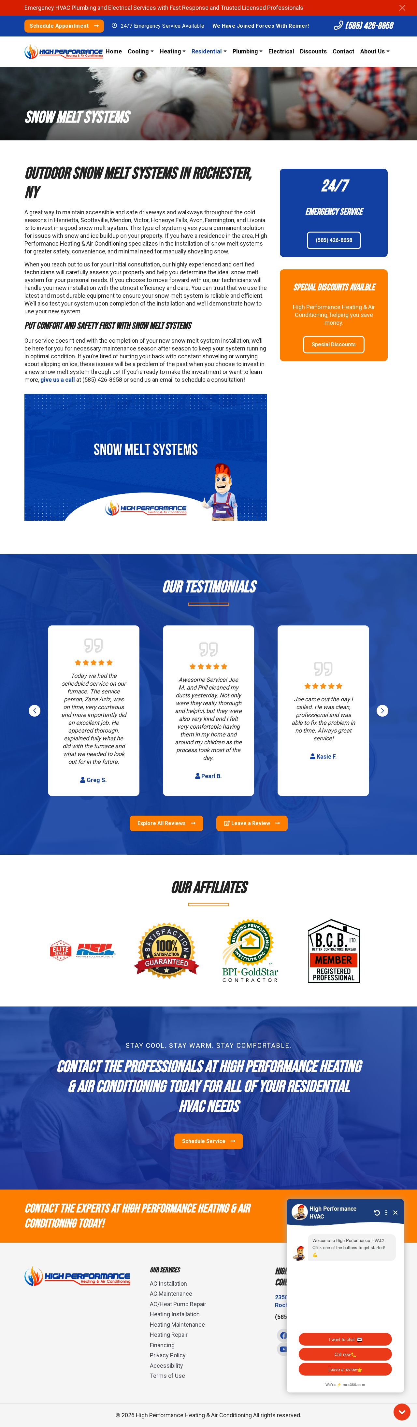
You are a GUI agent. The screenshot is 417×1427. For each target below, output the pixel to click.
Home (114, 51)
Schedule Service (204, 1141)
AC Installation (168, 1283)
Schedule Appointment (60, 26)
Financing (162, 1345)
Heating (170, 51)
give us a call (57, 379)
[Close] (402, 8)
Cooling (138, 51)
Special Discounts (334, 344)
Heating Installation (175, 1314)
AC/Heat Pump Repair (178, 1304)
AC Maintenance (171, 1293)
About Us (372, 51)
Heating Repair (169, 1334)
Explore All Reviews (162, 823)
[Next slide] (382, 711)
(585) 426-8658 (368, 26)
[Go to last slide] (34, 711)
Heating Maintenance (177, 1324)
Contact (343, 51)
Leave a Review (250, 823)
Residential (207, 51)
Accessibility (166, 1365)
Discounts (313, 51)
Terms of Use (167, 1375)
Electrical (281, 51)
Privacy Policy (168, 1355)
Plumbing (245, 51)
